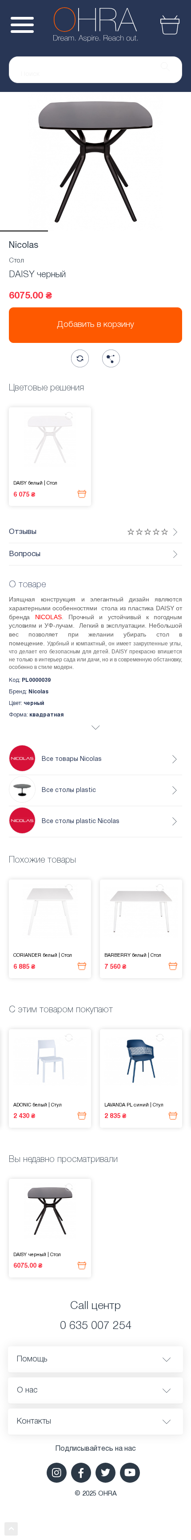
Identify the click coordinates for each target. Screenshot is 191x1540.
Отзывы (22, 532)
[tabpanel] (95, 161)
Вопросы (24, 554)
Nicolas (23, 246)
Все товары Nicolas (72, 759)
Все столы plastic (69, 790)
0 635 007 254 (95, 1326)
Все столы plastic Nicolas (80, 821)
